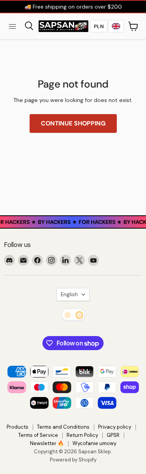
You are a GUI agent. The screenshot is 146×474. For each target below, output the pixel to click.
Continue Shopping (73, 123)
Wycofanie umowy (94, 443)
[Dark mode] (73, 314)
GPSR (113, 435)
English (69, 294)
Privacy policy (114, 427)
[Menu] (12, 26)
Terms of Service (38, 435)
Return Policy (82, 435)
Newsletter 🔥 (47, 443)
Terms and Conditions (63, 427)
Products (17, 427)
